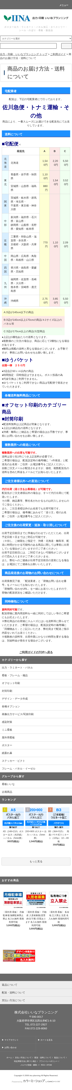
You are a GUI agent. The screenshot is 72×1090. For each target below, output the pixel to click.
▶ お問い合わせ (9, 1047)
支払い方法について (23, 1058)
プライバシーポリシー (48, 1061)
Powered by (17, 1082)
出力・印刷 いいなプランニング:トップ (23, 54)
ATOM (49, 1065)
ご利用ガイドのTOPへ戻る (36, 652)
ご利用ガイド (58, 54)
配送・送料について (43, 1058)
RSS (43, 1065)
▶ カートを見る (45, 1040)
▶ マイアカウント (10, 1040)
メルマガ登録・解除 (28, 1065)
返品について (59, 1058)
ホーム (9, 1058)
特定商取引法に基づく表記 (25, 1061)
